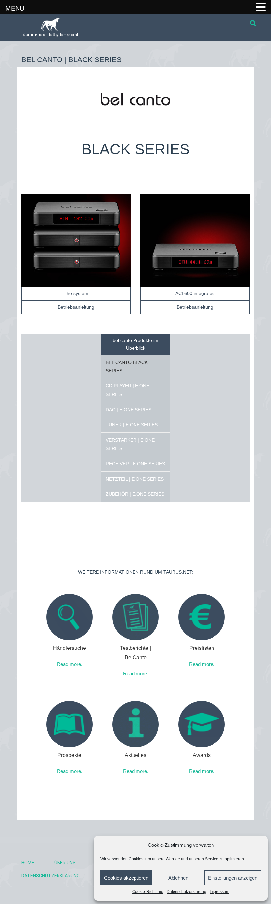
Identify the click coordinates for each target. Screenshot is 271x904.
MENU (14, 8)
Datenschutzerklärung (186, 891)
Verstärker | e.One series (130, 444)
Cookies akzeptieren (126, 878)
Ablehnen (178, 878)
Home (27, 862)
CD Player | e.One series (127, 390)
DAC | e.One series (128, 409)
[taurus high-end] (47, 27)
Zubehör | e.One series (135, 494)
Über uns (65, 862)
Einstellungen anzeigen (232, 878)
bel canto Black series (127, 366)
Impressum (219, 891)
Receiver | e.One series (135, 463)
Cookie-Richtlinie (147, 891)
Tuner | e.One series (132, 424)
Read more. (69, 664)
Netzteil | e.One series (135, 479)
